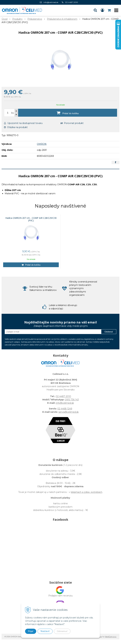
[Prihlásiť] (102, 10)
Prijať (30, 631)
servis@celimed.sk (68, 412)
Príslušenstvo (34, 19)
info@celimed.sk (50, 2)
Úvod (4, 19)
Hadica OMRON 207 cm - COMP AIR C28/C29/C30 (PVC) (31, 219)
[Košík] (109, 10)
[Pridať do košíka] (31, 264)
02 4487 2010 (71, 2)
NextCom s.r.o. (110, 636)
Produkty (17, 19)
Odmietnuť (62, 631)
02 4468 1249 (64, 408)
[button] (95, 10)
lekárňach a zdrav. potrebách (86, 492)
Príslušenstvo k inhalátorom (62, 19)
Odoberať (108, 332)
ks (12, 112)
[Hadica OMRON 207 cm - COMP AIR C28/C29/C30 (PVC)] (60, 61)
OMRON (41, 144)
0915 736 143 (72, 399)
